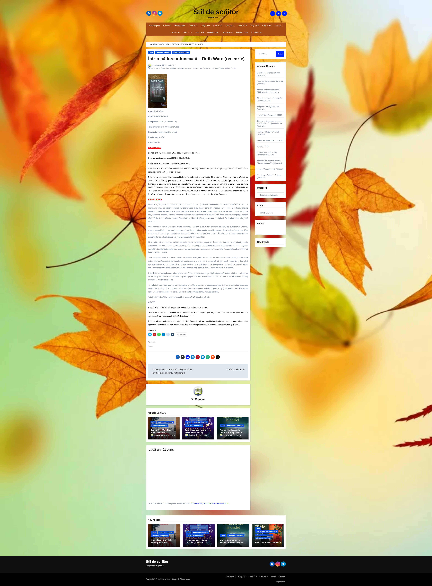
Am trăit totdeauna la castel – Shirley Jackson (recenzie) (231, 432)
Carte (151, 52)
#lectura (188, 68)
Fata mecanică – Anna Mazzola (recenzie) (195, 431)
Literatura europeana (181, 52)
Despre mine (212, 32)
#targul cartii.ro (224, 68)
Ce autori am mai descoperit (266, 532)
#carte (153, 68)
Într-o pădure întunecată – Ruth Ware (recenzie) (196, 58)
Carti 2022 (217, 26)
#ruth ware (214, 68)
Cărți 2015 (187, 32)
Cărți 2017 (278, 26)
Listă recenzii (227, 32)
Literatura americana (235, 425)
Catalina (158, 65)
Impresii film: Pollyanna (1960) (269, 115)
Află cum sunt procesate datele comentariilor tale (210, 504)
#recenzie (206, 68)
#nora (200, 68)
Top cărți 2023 (263, 146)
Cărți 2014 (199, 32)
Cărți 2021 (229, 26)
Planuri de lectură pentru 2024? (270, 140)
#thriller (233, 68)
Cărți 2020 (242, 26)
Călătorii (167, 26)
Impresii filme (242, 32)
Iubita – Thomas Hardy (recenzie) (270, 169)
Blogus (174, 579)
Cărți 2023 (205, 26)
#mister (194, 68)
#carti (158, 68)
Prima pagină (154, 26)
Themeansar (185, 579)
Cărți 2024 (193, 26)
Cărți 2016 (175, 32)
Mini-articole (256, 32)
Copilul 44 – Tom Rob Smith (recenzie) (161, 431)
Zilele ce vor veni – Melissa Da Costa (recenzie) (268, 543)
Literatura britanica (163, 52)
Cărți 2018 (266, 26)
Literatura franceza (263, 538)
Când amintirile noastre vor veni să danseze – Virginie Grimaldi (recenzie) (270, 123)
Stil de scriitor (216, 12)
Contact (273, 577)
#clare (163, 68)
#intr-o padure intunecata (175, 68)
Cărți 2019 (254, 26)
